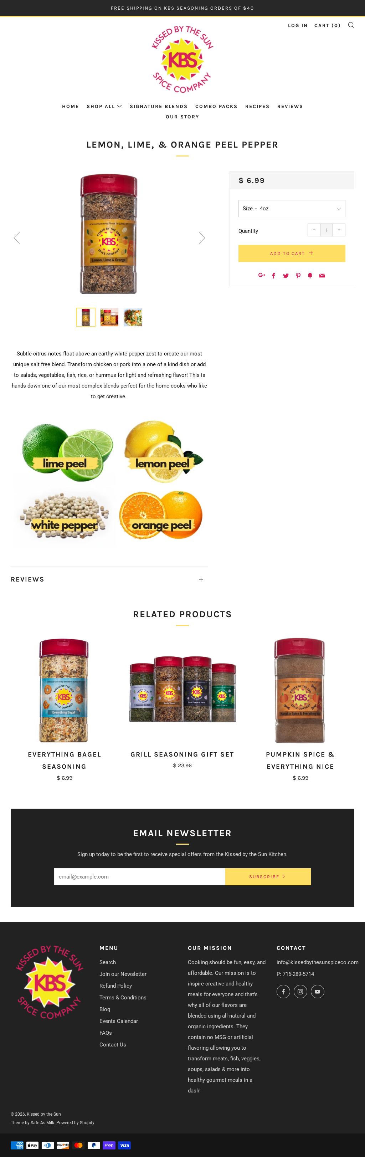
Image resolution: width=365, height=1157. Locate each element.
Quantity (248, 231)
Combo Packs (216, 106)
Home (70, 106)
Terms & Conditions (122, 997)
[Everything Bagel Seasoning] (64, 690)
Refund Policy (115, 986)
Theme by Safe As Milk (32, 1122)
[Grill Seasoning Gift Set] (182, 690)
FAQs (105, 1033)
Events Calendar (118, 1021)
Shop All (101, 106)
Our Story (182, 117)
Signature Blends (159, 106)
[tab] (86, 317)
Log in (298, 25)
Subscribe (264, 876)
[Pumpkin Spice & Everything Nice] (300, 690)
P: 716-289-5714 (295, 974)
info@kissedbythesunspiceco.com (318, 962)
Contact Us (112, 1044)
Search (107, 962)
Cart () (327, 25)
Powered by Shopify (75, 1122)
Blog (104, 1009)
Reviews (290, 106)
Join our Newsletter (122, 974)
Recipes (257, 106)
